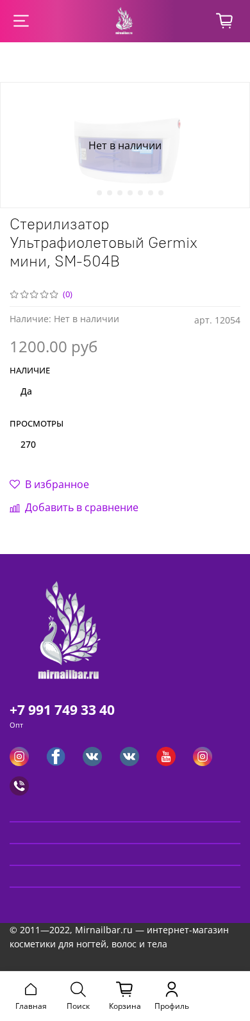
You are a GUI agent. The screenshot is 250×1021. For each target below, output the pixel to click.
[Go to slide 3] (109, 192)
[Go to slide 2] (99, 192)
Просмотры (36, 424)
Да (26, 391)
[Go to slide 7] (150, 192)
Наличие (30, 371)
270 (28, 444)
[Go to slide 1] (89, 192)
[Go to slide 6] (140, 192)
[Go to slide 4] (119, 192)
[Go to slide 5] (130, 192)
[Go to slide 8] (160, 192)
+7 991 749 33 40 (62, 710)
